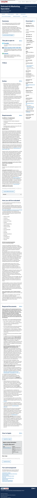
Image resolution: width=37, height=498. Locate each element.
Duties (17, 14)
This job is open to (11, 14)
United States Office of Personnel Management (13, 490)
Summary (3, 14)
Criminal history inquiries (6, 472)
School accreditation (16, 177)
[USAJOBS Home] (4, 2)
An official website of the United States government (8, 0)
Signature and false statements (7, 480)
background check (29, 106)
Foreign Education (16, 184)
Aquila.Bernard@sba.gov (7, 447)
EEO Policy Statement (4, 493)
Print (26, 8)
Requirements (23, 14)
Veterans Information (4, 496)
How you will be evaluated (6, 16)
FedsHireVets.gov (14, 414)
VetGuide (5, 401)
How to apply (25, 16)
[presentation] (30, 35)
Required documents (16, 16)
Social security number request (7, 481)
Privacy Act (4, 477)
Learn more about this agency (8, 35)
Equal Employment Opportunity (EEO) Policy (9, 473)
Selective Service (5, 479)
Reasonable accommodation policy (8, 478)
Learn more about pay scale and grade (29, 66)
